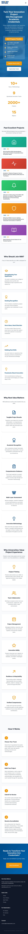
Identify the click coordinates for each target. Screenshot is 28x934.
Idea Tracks (5, 900)
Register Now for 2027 (14, 63)
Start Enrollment (14, 865)
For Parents (5, 910)
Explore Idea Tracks (14, 69)
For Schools (5, 912)
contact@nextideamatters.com (8, 923)
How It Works (6, 897)
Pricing (4, 902)
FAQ (4, 915)
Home (4, 895)
